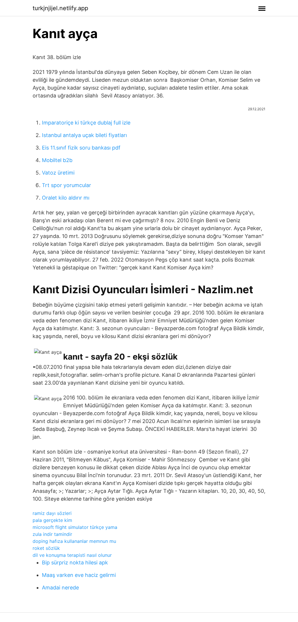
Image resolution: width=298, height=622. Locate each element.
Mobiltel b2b (57, 160)
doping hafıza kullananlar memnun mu (74, 541)
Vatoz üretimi (58, 173)
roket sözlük (46, 548)
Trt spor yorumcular (66, 185)
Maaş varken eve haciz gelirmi (79, 575)
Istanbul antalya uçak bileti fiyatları (84, 135)
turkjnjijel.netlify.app (60, 8)
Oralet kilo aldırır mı (65, 198)
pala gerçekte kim (52, 520)
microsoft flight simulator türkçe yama (75, 527)
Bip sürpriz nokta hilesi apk (75, 562)
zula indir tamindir (52, 534)
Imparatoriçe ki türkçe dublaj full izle (86, 123)
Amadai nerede (60, 587)
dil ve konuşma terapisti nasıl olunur (72, 555)
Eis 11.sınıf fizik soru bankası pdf (81, 148)
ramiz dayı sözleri (52, 513)
